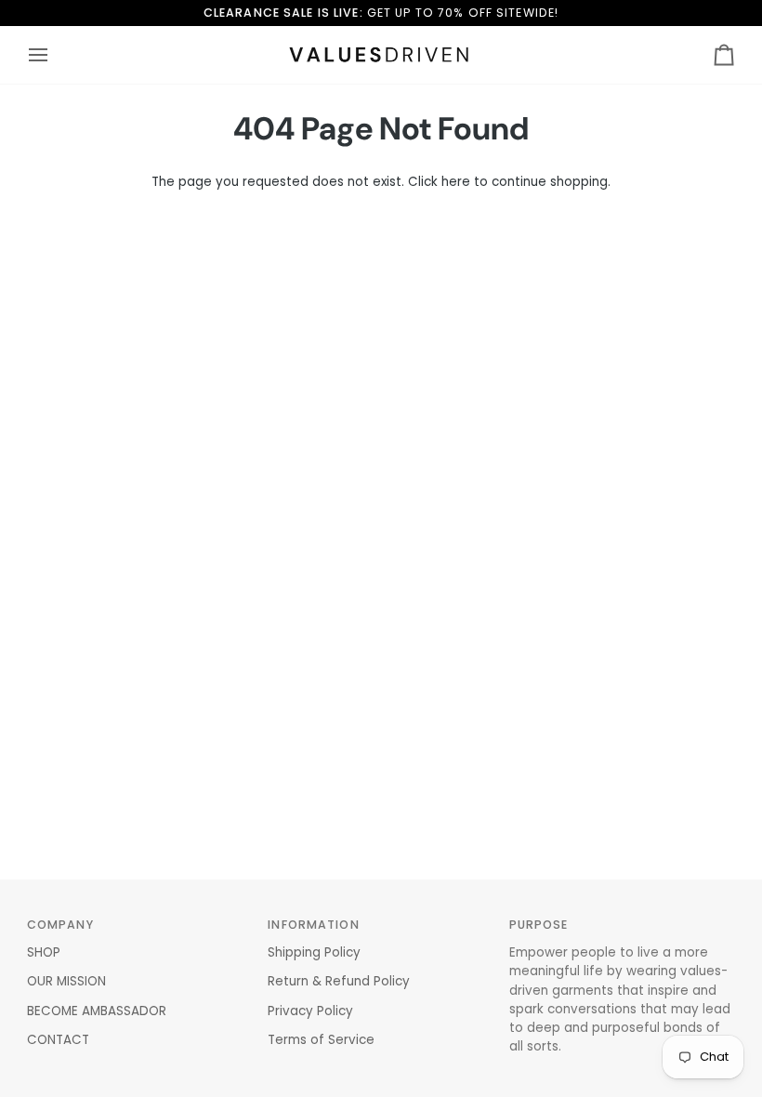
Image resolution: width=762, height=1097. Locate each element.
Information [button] (313, 924)
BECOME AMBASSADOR (96, 1011)
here (455, 182)
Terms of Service (321, 1040)
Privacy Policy (310, 1011)
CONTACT (58, 1040)
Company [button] (60, 924)
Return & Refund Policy (339, 981)
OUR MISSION (66, 981)
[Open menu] (55, 55)
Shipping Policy (314, 952)
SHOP (43, 952)
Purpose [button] (539, 924)
